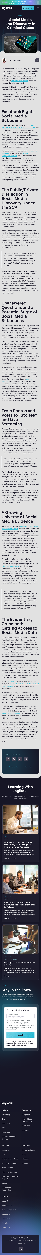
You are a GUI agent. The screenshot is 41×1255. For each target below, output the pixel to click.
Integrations (6, 1132)
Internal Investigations (10, 1159)
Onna (4, 1128)
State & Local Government (27, 1120)
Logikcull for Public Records (9, 1138)
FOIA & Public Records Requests (10, 1177)
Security (5, 1223)
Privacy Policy (11, 1029)
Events (25, 1163)
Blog (24, 1154)
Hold (3, 1119)
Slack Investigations (9, 1163)
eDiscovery (6, 1115)
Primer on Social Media (10, 566)
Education (26, 1130)
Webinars (26, 1159)
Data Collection (7, 1168)
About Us (5, 1201)
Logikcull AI (6, 1123)
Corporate (26, 1115)
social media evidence (19, 81)
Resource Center (28, 1150)
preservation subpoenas (11, 713)
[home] (8, 8)
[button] (37, 8)
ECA (3, 1154)
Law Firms (26, 1126)
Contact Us (6, 1227)
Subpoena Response (9, 1172)
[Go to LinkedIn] (21, 1249)
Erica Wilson (11, 681)
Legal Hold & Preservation (6, 1189)
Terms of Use (21, 1243)
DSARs (4, 1183)
